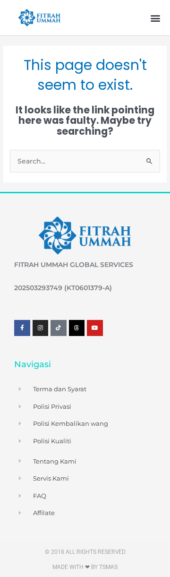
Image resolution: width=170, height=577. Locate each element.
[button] (155, 18)
